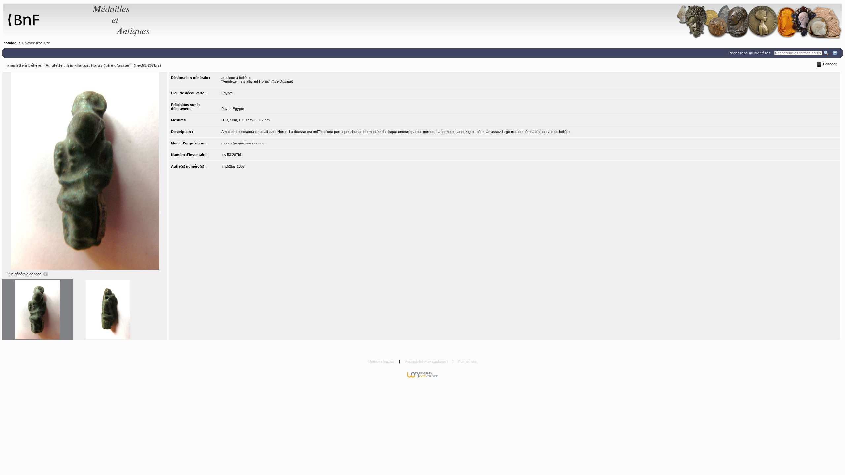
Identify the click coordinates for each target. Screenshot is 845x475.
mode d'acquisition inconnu (242, 143)
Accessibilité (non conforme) (427, 361)
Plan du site (467, 361)
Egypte (227, 93)
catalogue (12, 43)
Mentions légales (381, 361)
